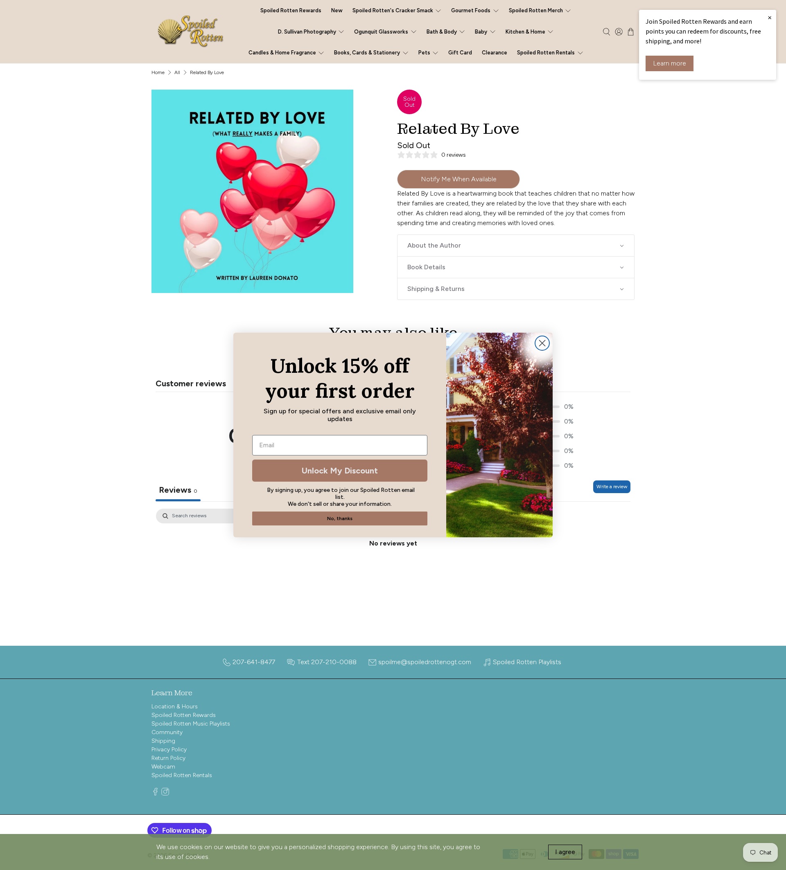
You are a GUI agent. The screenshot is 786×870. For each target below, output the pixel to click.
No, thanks (339, 518)
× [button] (769, 17)
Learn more (669, 63)
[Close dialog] (542, 343)
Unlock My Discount (340, 471)
